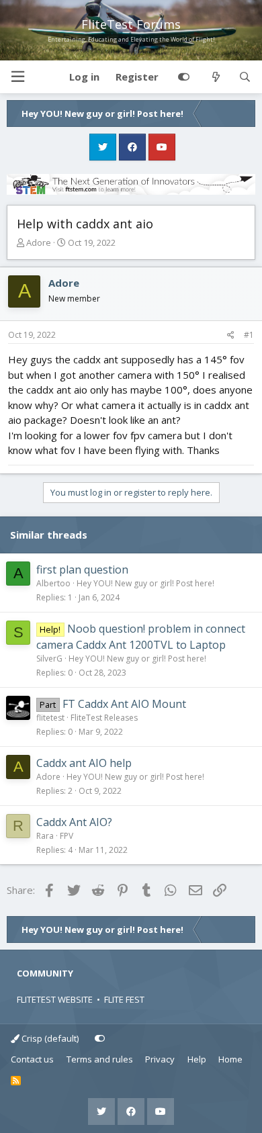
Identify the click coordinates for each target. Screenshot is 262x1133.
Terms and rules (100, 1059)
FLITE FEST (124, 999)
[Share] (230, 335)
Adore (38, 242)
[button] (17, 76)
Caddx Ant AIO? (74, 822)
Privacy (160, 1059)
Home (230, 1059)
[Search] (244, 77)
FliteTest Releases (104, 717)
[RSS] (16, 1081)
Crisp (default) (49, 1038)
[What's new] (215, 77)
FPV (66, 836)
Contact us (32, 1059)
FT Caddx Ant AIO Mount (124, 703)
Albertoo (53, 583)
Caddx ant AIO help (84, 763)
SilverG (49, 658)
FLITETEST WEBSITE (55, 999)
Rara (45, 836)
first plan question (82, 569)
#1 (249, 335)
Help (196, 1059)
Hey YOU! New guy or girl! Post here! (145, 583)
